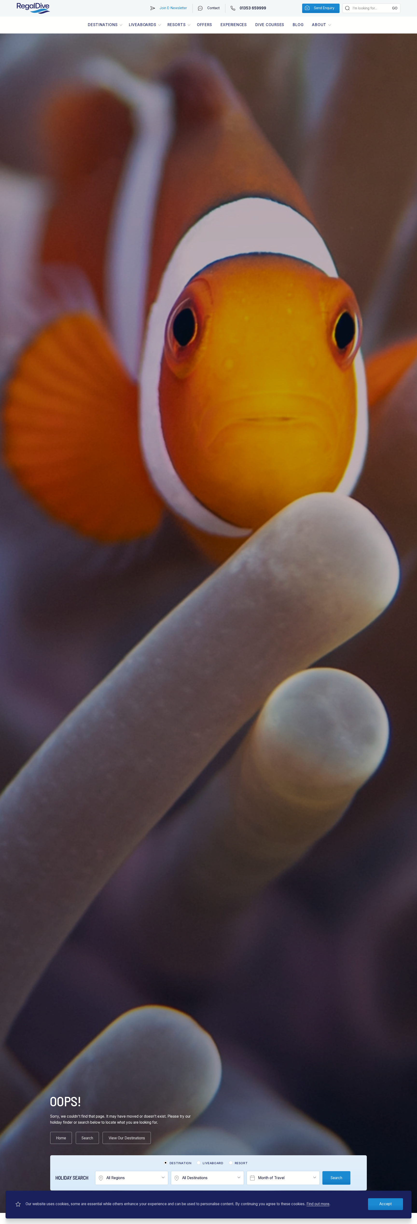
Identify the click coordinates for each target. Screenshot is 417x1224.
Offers (204, 24)
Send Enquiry (324, 8)
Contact (213, 8)
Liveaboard (213, 1163)
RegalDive (33, 8)
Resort (241, 1163)
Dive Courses (269, 24)
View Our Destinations (127, 1138)
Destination (181, 1163)
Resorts (176, 24)
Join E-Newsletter (173, 8)
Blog (298, 24)
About (319, 24)
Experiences (234, 24)
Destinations (103, 24)
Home (61, 1138)
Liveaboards (142, 24)
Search (87, 1138)
